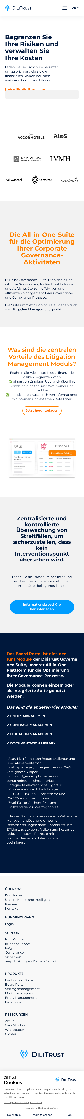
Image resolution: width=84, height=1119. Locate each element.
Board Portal (14, 984)
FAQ (8, 948)
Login (9, 924)
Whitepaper (14, 1030)
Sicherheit (13, 957)
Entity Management (21, 998)
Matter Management (21, 993)
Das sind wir (14, 895)
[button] (75, 8)
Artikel (10, 1021)
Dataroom (13, 1002)
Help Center (14, 939)
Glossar (10, 1034)
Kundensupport (17, 944)
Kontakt (11, 908)
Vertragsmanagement (22, 989)
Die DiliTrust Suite (19, 980)
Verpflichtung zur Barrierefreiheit (31, 961)
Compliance (14, 952)
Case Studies (15, 1025)
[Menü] (64, 7)
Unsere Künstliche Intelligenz (28, 900)
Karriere (11, 904)
